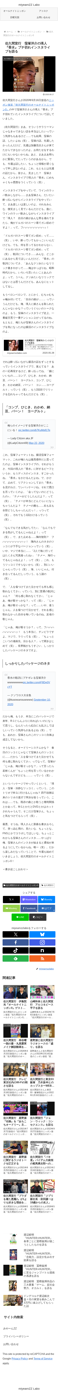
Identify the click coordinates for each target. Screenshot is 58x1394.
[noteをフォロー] (42, 950)
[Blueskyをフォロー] (42, 934)
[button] (37, 917)
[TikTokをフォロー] (16, 950)
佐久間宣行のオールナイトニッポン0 (22, 885)
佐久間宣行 (49, 885)
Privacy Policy (20, 1358)
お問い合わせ (11, 1344)
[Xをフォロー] (16, 934)
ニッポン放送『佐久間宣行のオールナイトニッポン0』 (28, 105)
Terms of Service (43, 1358)
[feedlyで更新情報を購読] (16, 958)
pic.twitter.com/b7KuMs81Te (34, 430)
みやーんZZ (10, 1328)
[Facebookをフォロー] (16, 942)
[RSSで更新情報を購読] (42, 958)
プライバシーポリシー (16, 1336)
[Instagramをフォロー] (42, 942)
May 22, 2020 (36, 443)
